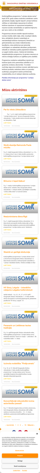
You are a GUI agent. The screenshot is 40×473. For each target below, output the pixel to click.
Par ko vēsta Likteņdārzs (15, 109)
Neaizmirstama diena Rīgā (15, 216)
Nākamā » (31, 425)
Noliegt (20, 461)
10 (25, 425)
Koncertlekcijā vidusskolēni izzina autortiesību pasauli (19, 402)
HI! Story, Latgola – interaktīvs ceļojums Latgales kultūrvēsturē (18, 288)
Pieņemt (20, 456)
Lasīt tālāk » (8, 123)
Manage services (19, 450)
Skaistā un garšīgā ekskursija (17, 252)
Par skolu (24, 470)
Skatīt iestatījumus (20, 466)
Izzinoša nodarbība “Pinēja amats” (19, 363)
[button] (37, 434)
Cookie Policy (16, 470)
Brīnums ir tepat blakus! (14, 181)
